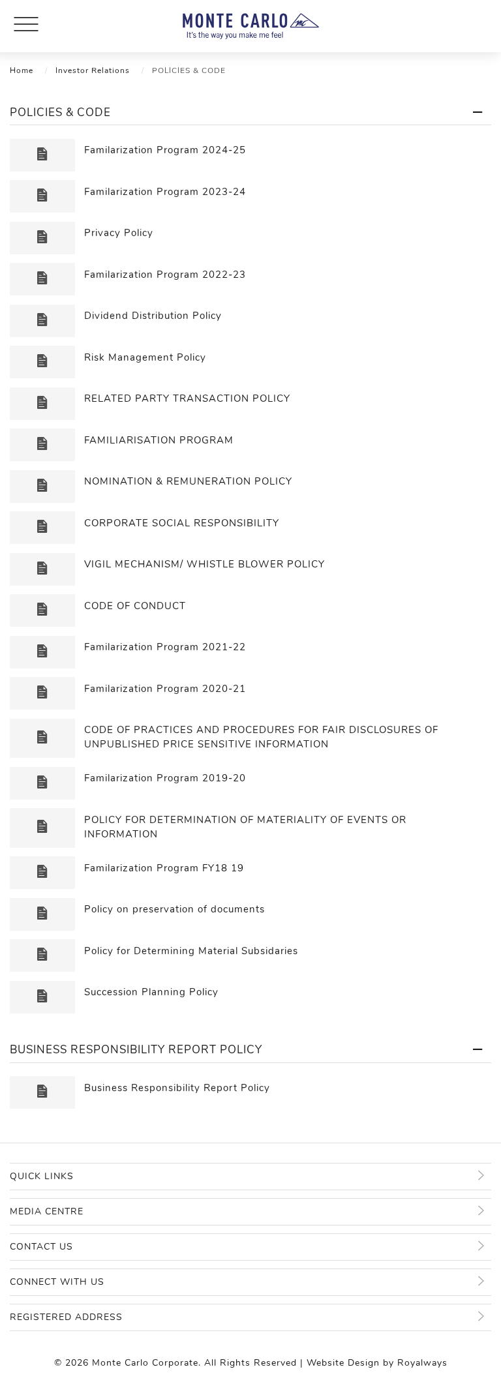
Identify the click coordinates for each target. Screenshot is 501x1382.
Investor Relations (92, 70)
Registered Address (66, 1317)
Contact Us (41, 1246)
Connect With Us (57, 1282)
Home (21, 70)
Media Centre (47, 1211)
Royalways (422, 1363)
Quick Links (42, 1176)
